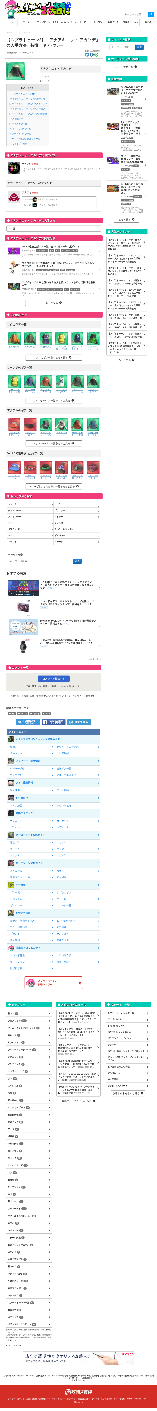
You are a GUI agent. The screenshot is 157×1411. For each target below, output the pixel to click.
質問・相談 (63, 962)
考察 (11, 1093)
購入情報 (15, 940)
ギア (10, 535)
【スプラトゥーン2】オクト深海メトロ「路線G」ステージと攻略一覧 (125, 316)
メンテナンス (15, 1064)
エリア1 (61, 842)
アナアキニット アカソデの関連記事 (29, 114)
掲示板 (148, 22)
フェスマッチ (17, 1020)
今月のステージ (17, 1281)
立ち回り (61, 877)
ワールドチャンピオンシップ (23, 1028)
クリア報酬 (63, 753)
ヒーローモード (78, 22)
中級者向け (15, 1143)
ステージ (58, 541)
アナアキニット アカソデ (25, 93)
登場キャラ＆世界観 (68, 747)
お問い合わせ (119, 1399)
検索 (151, 14)
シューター (13, 504)
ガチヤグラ (63, 820)
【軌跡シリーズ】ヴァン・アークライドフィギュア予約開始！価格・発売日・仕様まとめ (76, 1089)
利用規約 (41, 1399)
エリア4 (14, 855)
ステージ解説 (15, 1237)
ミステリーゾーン (18, 1107)
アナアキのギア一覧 (21, 133)
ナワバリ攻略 (64, 805)
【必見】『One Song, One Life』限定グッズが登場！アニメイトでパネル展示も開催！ (77, 1077)
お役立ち (14, 1310)
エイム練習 (16, 805)
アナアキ (35, 714)
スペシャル (16, 899)
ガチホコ (15, 827)
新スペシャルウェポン (20, 1245)
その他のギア (16, 119)
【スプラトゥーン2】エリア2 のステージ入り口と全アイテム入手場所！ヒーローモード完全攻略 (124, 258)
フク (46, 77)
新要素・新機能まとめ (22, 920)
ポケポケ (112, 1044)
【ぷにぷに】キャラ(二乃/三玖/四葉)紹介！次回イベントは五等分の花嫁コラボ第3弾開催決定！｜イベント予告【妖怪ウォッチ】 (77, 1017)
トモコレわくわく (116, 1025)
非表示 (30, 87)
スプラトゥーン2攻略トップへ (47, 983)
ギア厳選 (61, 927)
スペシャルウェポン (64, 529)
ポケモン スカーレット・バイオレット (126, 1051)
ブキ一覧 (15, 892)
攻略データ (113, 22)
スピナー (58, 516)
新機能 (12, 1180)
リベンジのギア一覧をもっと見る (51, 400)
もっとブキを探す (20, 143)
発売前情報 (14, 1114)
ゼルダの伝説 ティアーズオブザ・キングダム (126, 1059)
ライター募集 (93, 1399)
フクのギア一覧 (19, 124)
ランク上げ (63, 933)
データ (13, 1129)
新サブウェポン (17, 1288)
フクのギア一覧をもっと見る (52, 357)
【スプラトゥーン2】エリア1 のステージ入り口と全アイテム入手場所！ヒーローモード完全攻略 (124, 305)
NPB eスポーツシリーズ (21, 1324)
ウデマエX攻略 (17, 1273)
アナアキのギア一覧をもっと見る (51, 443)
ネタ (11, 1194)
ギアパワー (59, 535)
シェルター (59, 523)
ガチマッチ (15, 1230)
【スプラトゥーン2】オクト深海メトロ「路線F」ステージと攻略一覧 (125, 326)
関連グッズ (63, 940)
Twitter (129, 1399)
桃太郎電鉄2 (114, 1079)
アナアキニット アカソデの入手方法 (27, 109)
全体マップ (16, 753)
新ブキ (13, 1223)
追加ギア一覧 (64, 768)
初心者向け (15, 1100)
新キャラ (13, 1266)
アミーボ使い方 (18, 927)
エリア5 (61, 855)
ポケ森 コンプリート (118, 1085)
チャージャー (14, 510)
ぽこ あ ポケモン (116, 1019)
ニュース (8, 22)
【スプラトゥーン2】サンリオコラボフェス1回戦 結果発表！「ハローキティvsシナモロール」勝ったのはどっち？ (125, 347)
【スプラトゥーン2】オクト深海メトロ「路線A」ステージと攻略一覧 (125, 282)
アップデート (43, 22)
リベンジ (23, 714)
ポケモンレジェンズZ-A (119, 1032)
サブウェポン (14, 529)
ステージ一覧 (64, 905)
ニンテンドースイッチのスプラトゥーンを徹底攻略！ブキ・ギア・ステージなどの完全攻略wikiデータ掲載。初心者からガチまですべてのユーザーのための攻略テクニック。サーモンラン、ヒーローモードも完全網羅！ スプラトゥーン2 (78, 1378)
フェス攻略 (63, 790)
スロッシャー (14, 516)
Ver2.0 (47, 714)
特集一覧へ (95, 659)
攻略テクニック (130, 22)
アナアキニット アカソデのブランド (29, 104)
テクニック (15, 1057)
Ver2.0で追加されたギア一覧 (25, 138)
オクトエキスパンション (61, 22)
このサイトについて (16, 1399)
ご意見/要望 (31, 1399)
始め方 (13, 747)
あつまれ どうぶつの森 (119, 1066)
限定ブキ (15, 842)
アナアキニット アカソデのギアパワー (28, 99)
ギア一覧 (61, 899)
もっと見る (52, 303)
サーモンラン (95, 22)
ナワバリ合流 (64, 955)
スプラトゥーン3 (17, 1071)
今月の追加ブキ (17, 1259)
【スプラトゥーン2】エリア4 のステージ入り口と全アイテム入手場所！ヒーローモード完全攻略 (124, 293)
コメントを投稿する (54, 678)
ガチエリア (16, 820)
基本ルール (16, 870)
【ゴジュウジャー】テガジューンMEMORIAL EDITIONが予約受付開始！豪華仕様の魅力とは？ (75, 1049)
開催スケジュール (20, 877)
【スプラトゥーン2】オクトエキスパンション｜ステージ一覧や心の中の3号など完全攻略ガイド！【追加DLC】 (125, 244)
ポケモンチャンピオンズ (119, 1038)
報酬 (59, 870)
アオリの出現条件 (66, 775)
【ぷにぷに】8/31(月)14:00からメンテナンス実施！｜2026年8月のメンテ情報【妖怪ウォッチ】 (76, 1064)
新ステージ (15, 1201)
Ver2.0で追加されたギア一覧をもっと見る (52, 486)
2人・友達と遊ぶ (66, 920)
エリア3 (61, 849)
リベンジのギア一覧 (21, 128)
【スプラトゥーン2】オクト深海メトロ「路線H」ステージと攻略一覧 (125, 335)
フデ (10, 523)
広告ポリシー (72, 1399)
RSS (145, 1399)
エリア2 (14, 849)
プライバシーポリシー (55, 1399)
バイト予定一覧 (124, 67)
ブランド (12, 541)
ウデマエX (16, 775)
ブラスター (59, 510)
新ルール (13, 1035)
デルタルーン (114, 1073)
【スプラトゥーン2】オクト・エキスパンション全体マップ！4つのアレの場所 (125, 271)
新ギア (12, 1013)
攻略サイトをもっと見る (126, 1093)
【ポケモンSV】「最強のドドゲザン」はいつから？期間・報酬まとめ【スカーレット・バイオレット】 (76, 1033)
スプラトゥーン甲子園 (20, 1302)
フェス (26, 22)
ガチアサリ (14, 1151)
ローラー (58, 504)
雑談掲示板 (16, 968)
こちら (61, 686)
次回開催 (15, 790)
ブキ (12, 1078)
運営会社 (83, 1399)
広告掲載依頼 (106, 1399)
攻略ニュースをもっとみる (76, 1101)
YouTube (137, 1399)
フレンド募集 (17, 955)
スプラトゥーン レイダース (121, 1013)
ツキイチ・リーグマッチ (21, 1049)
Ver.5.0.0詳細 (17, 768)
